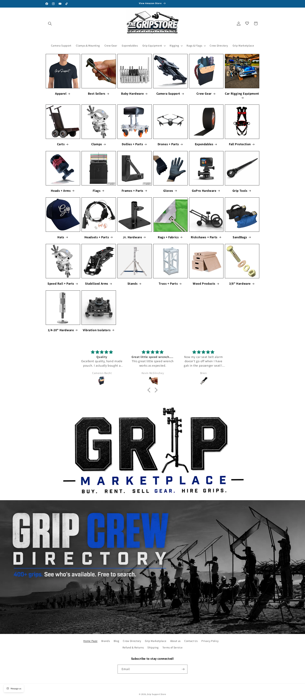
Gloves (168, 191)
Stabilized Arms (96, 283)
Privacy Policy (210, 641)
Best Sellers (96, 93)
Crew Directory (132, 641)
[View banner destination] (152, 452)
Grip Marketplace (155, 641)
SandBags (240, 237)
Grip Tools (239, 191)
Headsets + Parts (96, 237)
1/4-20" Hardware (61, 330)
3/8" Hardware (240, 283)
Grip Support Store (156, 694)
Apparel (60, 93)
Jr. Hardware (132, 237)
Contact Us (191, 641)
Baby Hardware (132, 93)
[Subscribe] (183, 669)
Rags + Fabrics (168, 237)
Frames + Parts (132, 191)
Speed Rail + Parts (60, 283)
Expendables (204, 144)
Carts (61, 144)
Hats (60, 237)
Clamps (96, 144)
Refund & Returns (133, 647)
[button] (50, 23)
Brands (105, 641)
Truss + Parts (168, 283)
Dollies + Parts (132, 144)
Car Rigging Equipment (242, 93)
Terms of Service (172, 647)
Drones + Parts (168, 144)
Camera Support (168, 93)
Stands (132, 283)
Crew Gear (203, 93)
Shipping (153, 647)
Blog (116, 641)
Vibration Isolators (96, 330)
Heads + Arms (61, 191)
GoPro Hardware (204, 191)
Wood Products (204, 283)
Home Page (90, 641)
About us (175, 641)
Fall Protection (240, 144)
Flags (96, 191)
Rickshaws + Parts (204, 237)
